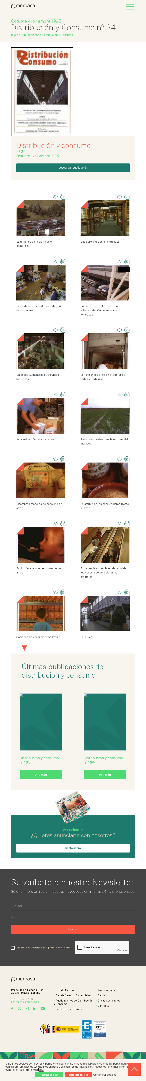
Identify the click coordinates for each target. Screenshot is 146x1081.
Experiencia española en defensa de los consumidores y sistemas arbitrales (103, 572)
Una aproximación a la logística (99, 241)
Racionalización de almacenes (35, 439)
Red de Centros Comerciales (73, 995)
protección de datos (59, 947)
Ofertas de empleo (109, 1000)
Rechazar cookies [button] (78, 1074)
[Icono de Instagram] (27, 1009)
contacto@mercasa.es (25, 1001)
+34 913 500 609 (22, 999)
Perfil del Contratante (69, 1009)
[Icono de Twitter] (19, 1009)
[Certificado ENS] (100, 1029)
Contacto (103, 1005)
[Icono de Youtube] (43, 1009)
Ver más (41, 775)
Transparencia (107, 990)
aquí (41, 1069)
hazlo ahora (73, 848)
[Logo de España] (66, 1029)
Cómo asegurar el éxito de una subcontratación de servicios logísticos (99, 310)
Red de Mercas (65, 990)
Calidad (102, 995)
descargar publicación (73, 167)
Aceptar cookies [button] (49, 1074)
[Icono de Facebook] (12, 1009)
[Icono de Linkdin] (34, 1009)
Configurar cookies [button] (104, 1074)
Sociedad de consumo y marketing (38, 636)
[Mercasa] (23, 8)
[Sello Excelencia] (87, 1029)
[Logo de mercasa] (46, 1029)
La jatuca (86, 636)
